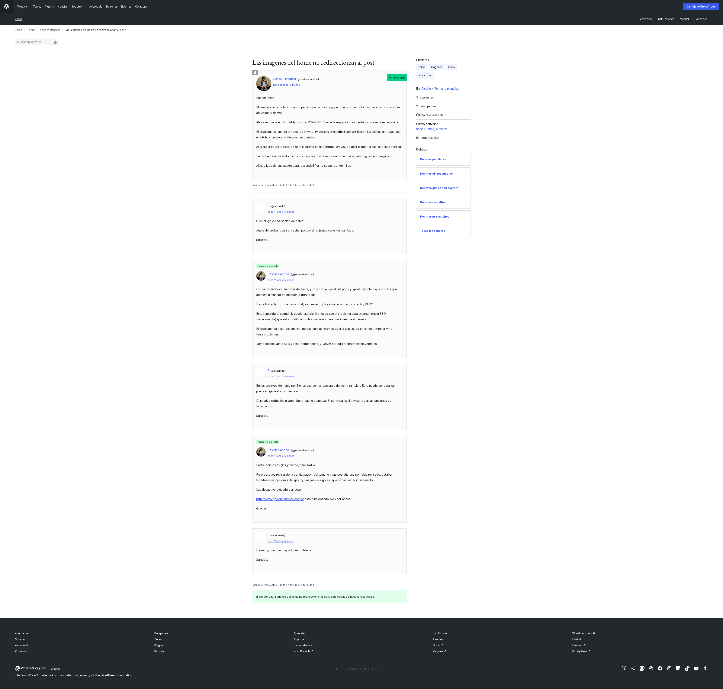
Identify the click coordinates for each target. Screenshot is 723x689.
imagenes (437, 67)
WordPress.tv (304, 651)
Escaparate (161, 633)
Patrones (160, 651)
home (421, 67)
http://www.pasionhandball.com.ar (280, 499)
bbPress (579, 645)
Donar (438, 645)
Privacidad (21, 651)
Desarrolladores (304, 645)
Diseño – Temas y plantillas (43, 29)
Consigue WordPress (701, 6)
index (451, 67)
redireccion (425, 75)
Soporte (299, 639)
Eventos (438, 639)
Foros (18, 19)
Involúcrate (440, 633)
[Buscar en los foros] (55, 42)
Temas (158, 639)
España (55, 668)
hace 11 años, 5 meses (286, 84)
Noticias (20, 639)
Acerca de (21, 633)
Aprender (300, 633)
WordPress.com (583, 633)
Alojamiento (22, 645)
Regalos (439, 651)
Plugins (158, 645)
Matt (576, 639)
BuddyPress (581, 651)
